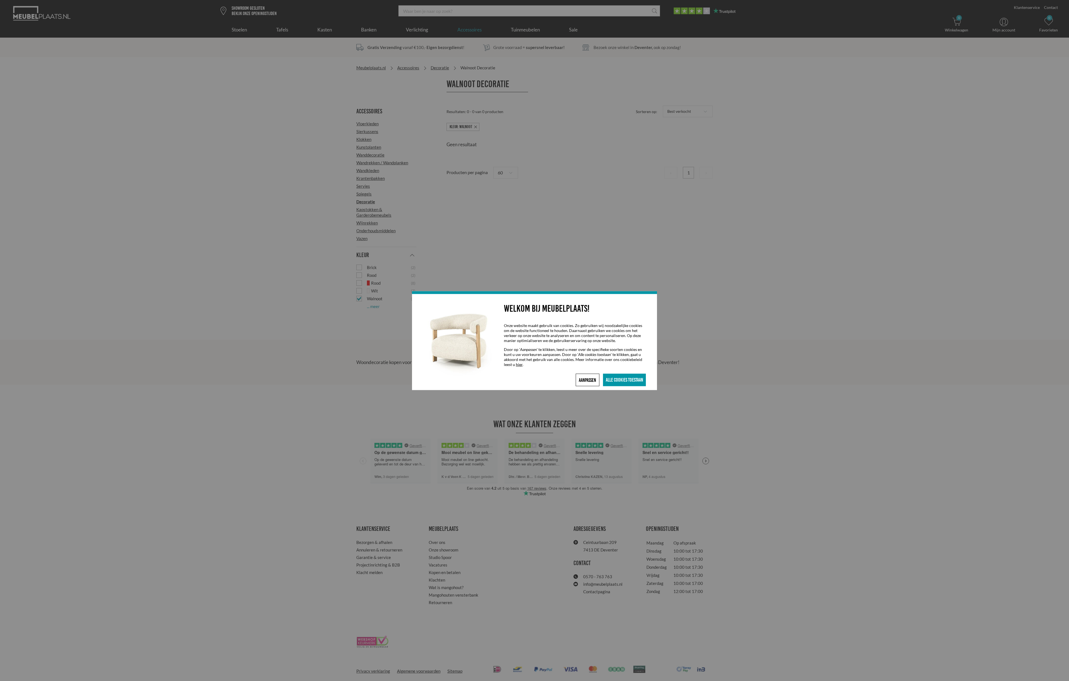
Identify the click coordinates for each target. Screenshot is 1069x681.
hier (519, 364)
